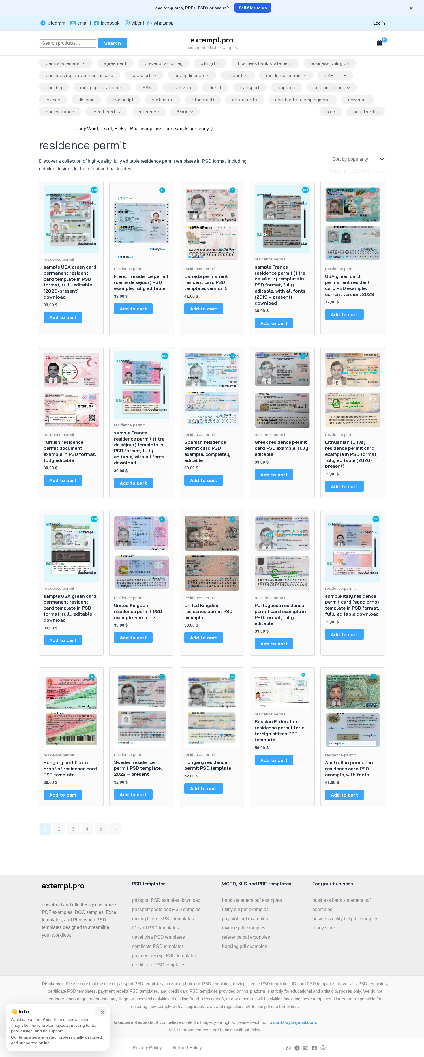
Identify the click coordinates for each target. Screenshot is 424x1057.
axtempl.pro (212, 39)
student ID (203, 99)
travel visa (180, 87)
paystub (286, 87)
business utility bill (330, 63)
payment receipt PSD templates (164, 955)
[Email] (305, 1048)
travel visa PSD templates (158, 937)
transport (250, 87)
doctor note (244, 99)
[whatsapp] (288, 1048)
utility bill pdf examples (245, 909)
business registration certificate (79, 75)
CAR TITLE (335, 75)
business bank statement (265, 63)
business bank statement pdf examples (341, 905)
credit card (103, 112)
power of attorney (164, 63)
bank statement (63, 63)
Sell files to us (253, 7)
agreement (115, 63)
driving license (189, 75)
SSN (146, 87)
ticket (215, 87)
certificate (163, 99)
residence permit (283, 75)
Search (112, 43)
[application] (83, 63)
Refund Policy (187, 1047)
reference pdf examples (246, 937)
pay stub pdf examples (245, 918)
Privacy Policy (147, 1047)
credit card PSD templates (158, 964)
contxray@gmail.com (294, 1022)
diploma (86, 99)
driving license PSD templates (163, 918)
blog (330, 112)
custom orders (329, 87)
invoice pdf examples (243, 927)
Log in (379, 23)
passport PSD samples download (166, 900)
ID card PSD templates (155, 927)
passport (141, 75)
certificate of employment (302, 99)
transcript (123, 99)
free (182, 112)
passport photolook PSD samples (166, 909)
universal (357, 99)
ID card (235, 75)
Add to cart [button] (62, 317)
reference (149, 112)
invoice (53, 99)
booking (54, 87)
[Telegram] (297, 1048)
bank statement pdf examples (252, 900)
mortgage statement (102, 87)
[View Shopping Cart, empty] (379, 43)
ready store (323, 927)
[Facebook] (314, 1048)
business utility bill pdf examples (345, 918)
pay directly (365, 112)
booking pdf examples (244, 946)
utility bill (210, 63)
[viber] (323, 1048)
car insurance (60, 112)
